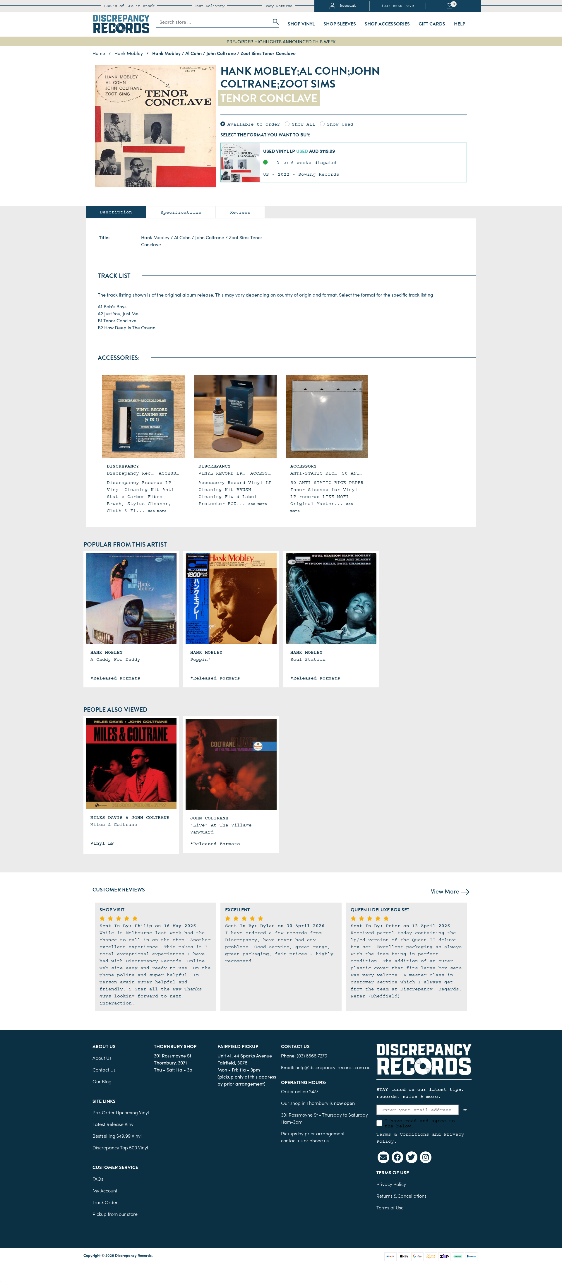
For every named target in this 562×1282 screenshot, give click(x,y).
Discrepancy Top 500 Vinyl (120, 1147)
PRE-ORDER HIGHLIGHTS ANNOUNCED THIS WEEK (281, 41)
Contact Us (104, 1069)
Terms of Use (390, 1207)
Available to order (253, 124)
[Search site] (274, 21)
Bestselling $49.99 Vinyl (117, 1135)
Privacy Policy (391, 1184)
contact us (292, 1140)
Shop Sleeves (339, 24)
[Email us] (383, 1157)
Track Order (105, 1202)
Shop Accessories (387, 24)
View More (446, 891)
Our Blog (102, 1081)
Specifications (180, 212)
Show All (303, 124)
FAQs (97, 1178)
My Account (104, 1190)
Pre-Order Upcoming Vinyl (120, 1112)
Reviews (240, 212)
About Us (102, 1058)
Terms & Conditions (402, 1134)
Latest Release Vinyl (113, 1124)
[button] (343, 162)
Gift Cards (432, 24)
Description (116, 212)
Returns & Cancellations (401, 1195)
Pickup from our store (115, 1214)
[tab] (116, 212)
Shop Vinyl (301, 24)
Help (459, 24)
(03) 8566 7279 (397, 6)
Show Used (340, 124)
